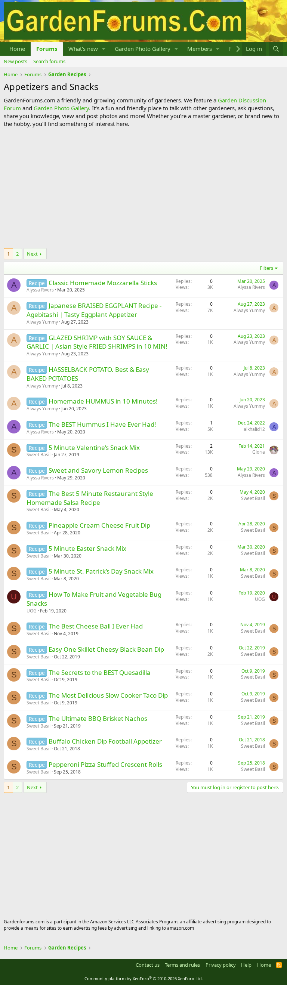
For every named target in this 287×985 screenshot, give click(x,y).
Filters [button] (266, 268)
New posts (15, 61)
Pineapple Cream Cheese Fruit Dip (99, 525)
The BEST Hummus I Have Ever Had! (102, 424)
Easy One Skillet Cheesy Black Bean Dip (106, 649)
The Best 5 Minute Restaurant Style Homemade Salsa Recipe (90, 498)
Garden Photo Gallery (142, 48)
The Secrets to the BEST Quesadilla (100, 672)
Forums (46, 48)
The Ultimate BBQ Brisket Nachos (98, 718)
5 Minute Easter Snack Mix (87, 548)
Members (199, 48)
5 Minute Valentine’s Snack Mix (94, 447)
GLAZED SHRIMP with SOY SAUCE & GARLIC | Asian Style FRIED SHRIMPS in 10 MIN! (97, 342)
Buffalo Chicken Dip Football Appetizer (105, 741)
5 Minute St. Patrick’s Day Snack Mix (101, 571)
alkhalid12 (254, 429)
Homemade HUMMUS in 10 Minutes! (103, 401)
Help (246, 964)
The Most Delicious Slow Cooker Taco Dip (108, 695)
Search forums (49, 61)
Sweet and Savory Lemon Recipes (98, 470)
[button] (104, 49)
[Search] (276, 49)
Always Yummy (42, 322)
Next (32, 253)
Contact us (148, 964)
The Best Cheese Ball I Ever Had (96, 626)
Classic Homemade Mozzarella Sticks (103, 282)
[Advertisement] (143, 188)
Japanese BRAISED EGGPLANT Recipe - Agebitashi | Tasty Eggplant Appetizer (94, 310)
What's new (83, 48)
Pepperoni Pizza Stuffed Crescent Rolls (105, 764)
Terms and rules (182, 964)
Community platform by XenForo (143, 978)
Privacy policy (221, 964)
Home (17, 48)
